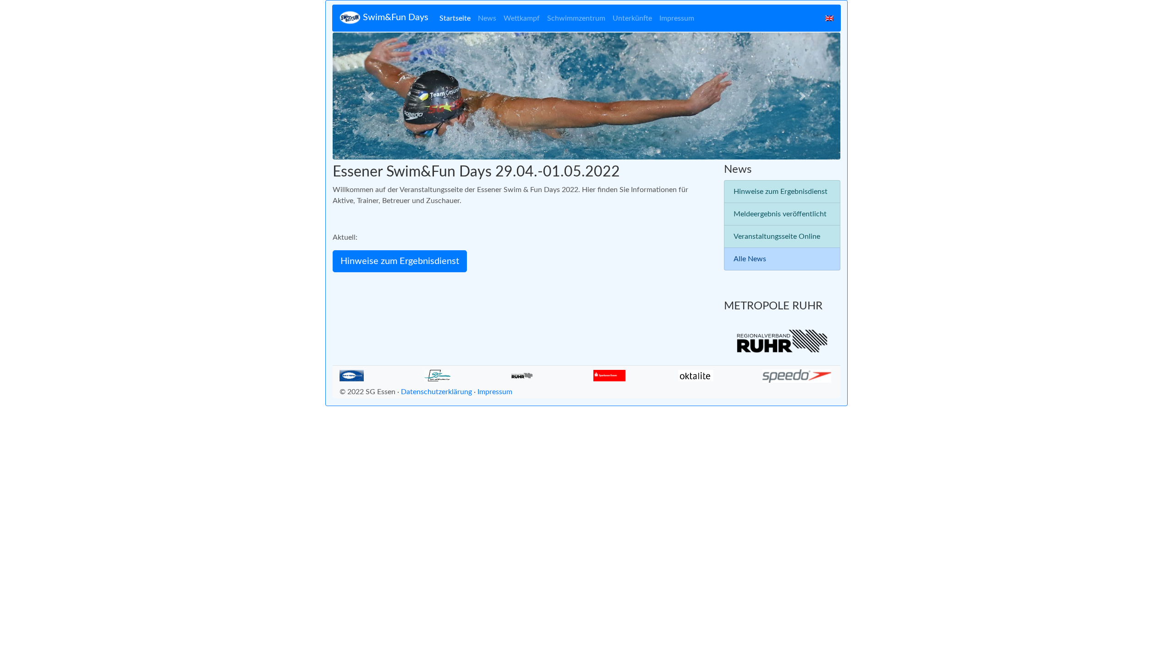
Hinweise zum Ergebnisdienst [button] (399, 261)
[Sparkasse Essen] (609, 375)
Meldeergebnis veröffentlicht (780, 214)
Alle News (750, 259)
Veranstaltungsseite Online (777, 236)
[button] (371, 96)
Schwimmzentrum (576, 18)
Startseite (455, 18)
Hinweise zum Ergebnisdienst (781, 191)
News (487, 18)
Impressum (676, 18)
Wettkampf (522, 18)
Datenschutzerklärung (436, 392)
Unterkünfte (632, 18)
